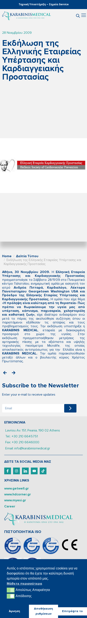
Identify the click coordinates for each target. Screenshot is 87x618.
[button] (83, 16)
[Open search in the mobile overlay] (78, 16)
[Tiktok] (43, 471)
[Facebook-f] (7, 471)
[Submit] (70, 408)
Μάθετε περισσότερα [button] (24, 583)
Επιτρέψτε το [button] (72, 611)
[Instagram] (16, 471)
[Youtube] (34, 471)
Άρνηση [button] (14, 611)
